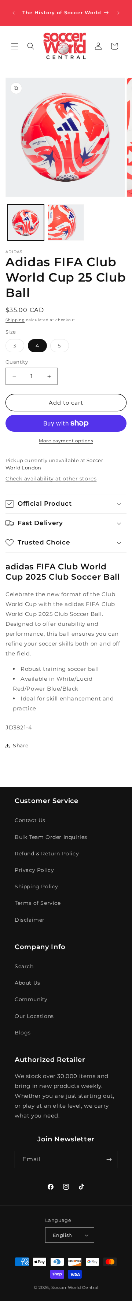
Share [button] (21, 745)
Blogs (23, 1032)
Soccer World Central (74, 1287)
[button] (15, 46)
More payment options (66, 440)
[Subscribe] (109, 1159)
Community (31, 999)
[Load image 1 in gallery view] (25, 222)
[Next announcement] (118, 13)
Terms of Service (38, 903)
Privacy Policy (34, 870)
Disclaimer (30, 920)
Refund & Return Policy (47, 853)
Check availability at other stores (51, 478)
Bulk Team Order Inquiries (51, 837)
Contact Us (30, 820)
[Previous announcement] (14, 13)
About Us (27, 983)
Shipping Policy (36, 886)
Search (24, 966)
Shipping (15, 319)
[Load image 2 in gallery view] (66, 222)
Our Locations (34, 1016)
